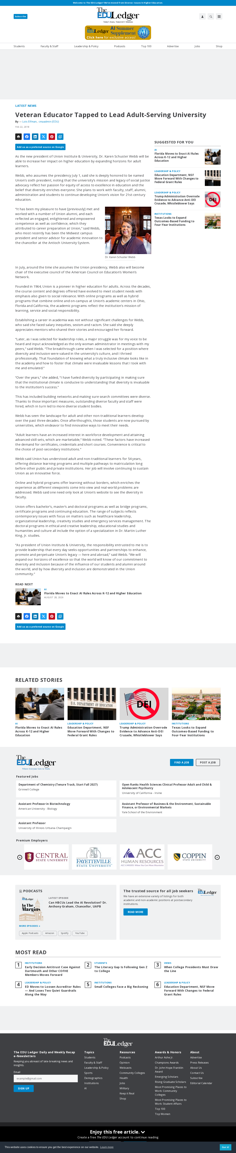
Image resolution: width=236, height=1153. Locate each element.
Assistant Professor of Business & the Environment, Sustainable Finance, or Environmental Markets (166, 805)
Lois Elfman (29, 121)
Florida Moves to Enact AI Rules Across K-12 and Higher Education (93, 593)
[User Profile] (202, 16)
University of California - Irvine (142, 793)
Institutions (163, 213)
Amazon (49, 933)
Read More (135, 912)
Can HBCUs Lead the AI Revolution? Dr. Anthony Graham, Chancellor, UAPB (78, 904)
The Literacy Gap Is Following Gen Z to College (120, 969)
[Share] (27, 136)
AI (45, 589)
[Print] (18, 136)
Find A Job (181, 762)
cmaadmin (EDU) (49, 121)
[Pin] (52, 136)
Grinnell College (28, 789)
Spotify (64, 933)
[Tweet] (43, 136)
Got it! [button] (225, 1147)
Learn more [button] (107, 1147)
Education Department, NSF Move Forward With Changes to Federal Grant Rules (176, 178)
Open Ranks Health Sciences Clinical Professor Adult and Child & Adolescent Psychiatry (167, 786)
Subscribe (20, 16)
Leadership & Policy (167, 171)
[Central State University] (142, 856)
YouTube (80, 933)
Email (17, 1072)
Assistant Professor (32, 823)
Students (100, 962)
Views (167, 962)
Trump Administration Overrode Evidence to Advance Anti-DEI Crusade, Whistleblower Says (177, 200)
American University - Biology (37, 808)
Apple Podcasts (30, 933)
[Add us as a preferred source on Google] (60, 136)
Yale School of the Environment (142, 812)
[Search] (211, 16)
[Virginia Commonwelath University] (46, 856)
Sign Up (23, 1088)
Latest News (25, 106)
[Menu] (219, 16)
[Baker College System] (94, 856)
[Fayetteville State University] (190, 856)
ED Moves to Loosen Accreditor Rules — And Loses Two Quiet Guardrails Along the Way (53, 990)
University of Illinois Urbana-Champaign (44, 828)
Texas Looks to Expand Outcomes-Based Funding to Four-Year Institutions (174, 221)
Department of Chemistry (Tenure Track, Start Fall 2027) (58, 784)
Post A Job (208, 762)
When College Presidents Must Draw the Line (191, 969)
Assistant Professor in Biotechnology (44, 804)
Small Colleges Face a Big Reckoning (121, 987)
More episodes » (29, 925)
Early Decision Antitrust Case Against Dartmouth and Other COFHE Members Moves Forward (52, 971)
